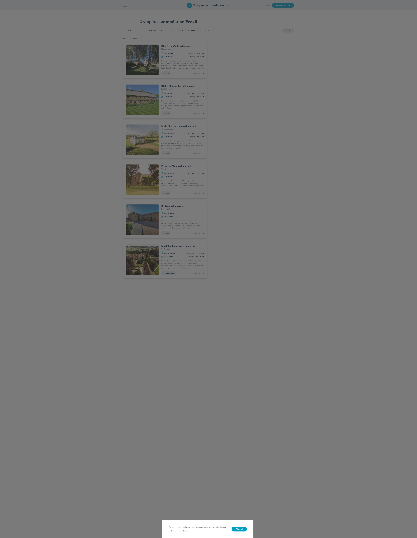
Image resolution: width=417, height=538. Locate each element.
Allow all (239, 529)
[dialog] (208, 269)
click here (220, 527)
